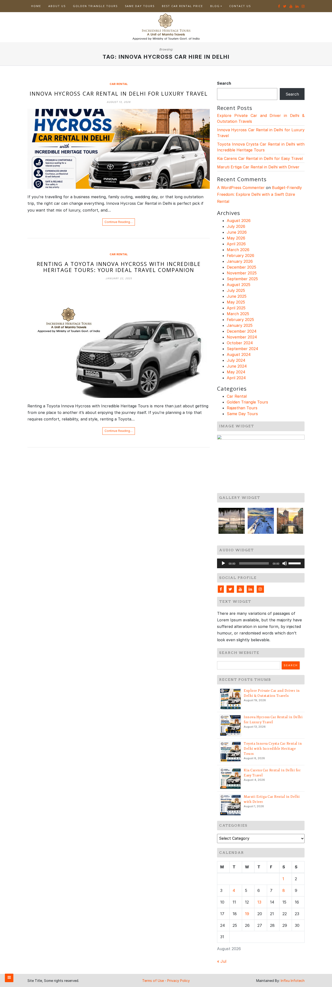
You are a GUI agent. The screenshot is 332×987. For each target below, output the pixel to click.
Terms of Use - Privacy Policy (166, 981)
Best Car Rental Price (182, 6)
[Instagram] (260, 589)
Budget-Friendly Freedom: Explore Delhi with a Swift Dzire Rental (259, 194)
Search (224, 83)
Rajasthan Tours (242, 407)
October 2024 (240, 342)
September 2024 (242, 348)
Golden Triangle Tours (95, 6)
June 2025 (236, 296)
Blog (215, 6)
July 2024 (236, 360)
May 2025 (236, 302)
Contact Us (240, 6)
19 (247, 913)
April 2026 (236, 243)
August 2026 (239, 220)
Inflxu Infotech (293, 981)
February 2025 (240, 319)
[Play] (223, 563)
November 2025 (242, 273)
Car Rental (119, 84)
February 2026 (240, 255)
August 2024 (239, 354)
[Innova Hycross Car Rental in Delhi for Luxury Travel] (118, 149)
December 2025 (241, 267)
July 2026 (236, 226)
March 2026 (238, 249)
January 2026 (240, 261)
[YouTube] (240, 589)
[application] (261, 563)
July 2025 (236, 290)
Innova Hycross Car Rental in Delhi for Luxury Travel (119, 93)
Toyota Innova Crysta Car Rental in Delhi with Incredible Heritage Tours (273, 748)
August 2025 (238, 284)
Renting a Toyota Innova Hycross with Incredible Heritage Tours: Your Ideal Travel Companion (119, 266)
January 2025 (240, 325)
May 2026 (236, 238)
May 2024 (236, 372)
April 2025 (236, 307)
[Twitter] (230, 589)
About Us (57, 6)
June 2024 (237, 366)
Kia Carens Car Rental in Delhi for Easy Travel (260, 158)
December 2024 (241, 331)
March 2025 (238, 313)
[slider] (295, 563)
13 (259, 902)
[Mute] (284, 563)
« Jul (221, 961)
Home (36, 6)
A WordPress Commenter (241, 187)
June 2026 (237, 232)
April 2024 (236, 377)
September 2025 (242, 278)
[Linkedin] (250, 589)
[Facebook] (221, 589)
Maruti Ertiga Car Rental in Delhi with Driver (258, 166)
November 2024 (242, 337)
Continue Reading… (119, 222)
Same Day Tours (140, 6)
